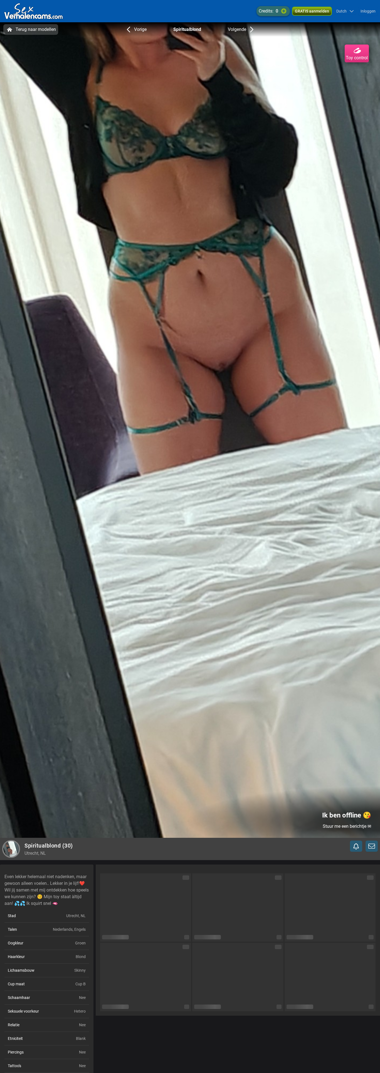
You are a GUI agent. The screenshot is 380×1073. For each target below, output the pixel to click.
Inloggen (368, 11)
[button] (345, 11)
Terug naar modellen (36, 29)
